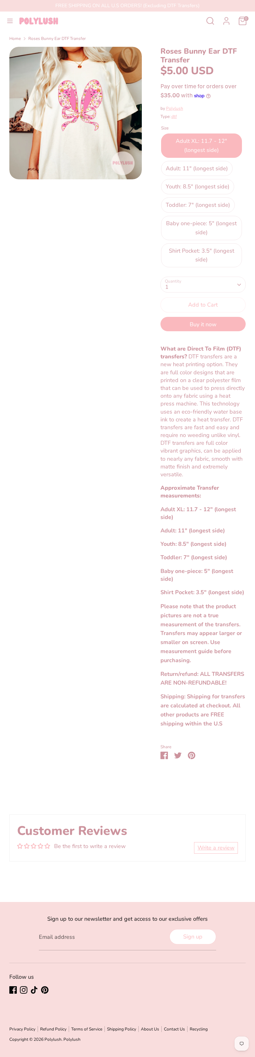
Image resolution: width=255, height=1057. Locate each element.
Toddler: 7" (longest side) (198, 205)
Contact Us (174, 1029)
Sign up (192, 936)
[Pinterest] (45, 990)
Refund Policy (53, 1029)
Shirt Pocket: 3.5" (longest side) (201, 255)
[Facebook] (13, 990)
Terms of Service (86, 1029)
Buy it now (203, 324)
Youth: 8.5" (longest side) (198, 186)
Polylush (174, 108)
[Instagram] (23, 990)
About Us (150, 1029)
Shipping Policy (121, 1029)
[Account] (226, 19)
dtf (174, 116)
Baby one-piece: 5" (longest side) (201, 228)
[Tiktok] (34, 990)
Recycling (199, 1029)
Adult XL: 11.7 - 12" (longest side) (201, 145)
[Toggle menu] (10, 21)
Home (15, 38)
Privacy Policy (22, 1029)
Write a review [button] (215, 847)
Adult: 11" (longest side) (197, 168)
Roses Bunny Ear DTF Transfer (57, 38)
